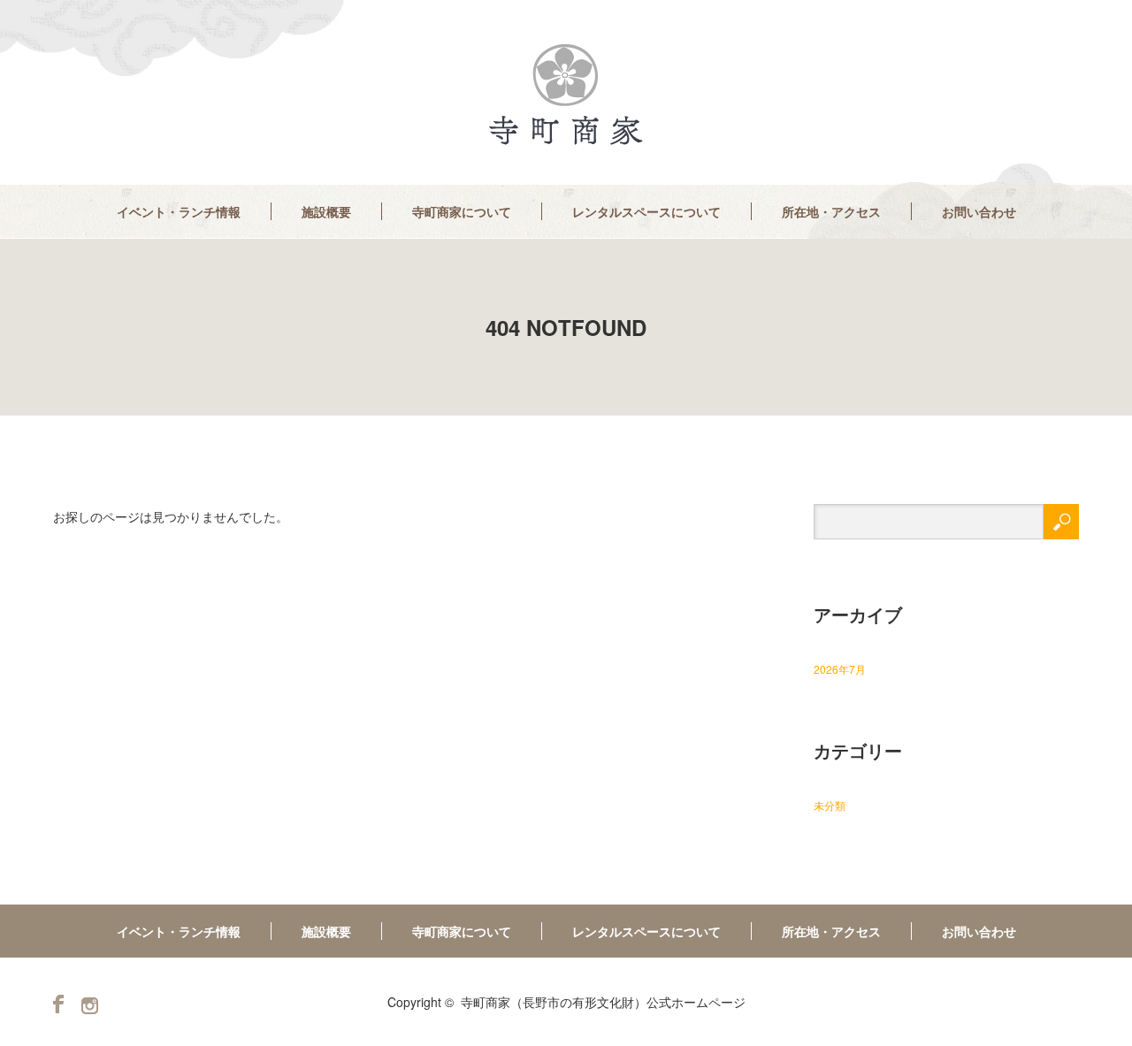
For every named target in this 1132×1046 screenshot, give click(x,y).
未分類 (829, 805)
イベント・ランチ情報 (179, 211)
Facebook (58, 1004)
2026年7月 (840, 668)
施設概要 (326, 211)
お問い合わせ (979, 211)
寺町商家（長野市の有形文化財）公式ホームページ (603, 1002)
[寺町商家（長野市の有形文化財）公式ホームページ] (566, 95)
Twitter (89, 1005)
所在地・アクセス (831, 211)
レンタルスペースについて (646, 211)
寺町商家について (461, 211)
